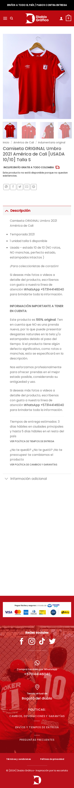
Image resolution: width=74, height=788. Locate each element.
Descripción (20, 210)
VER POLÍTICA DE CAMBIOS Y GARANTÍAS (33, 464)
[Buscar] (11, 18)
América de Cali (23, 142)
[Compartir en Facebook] (13, 187)
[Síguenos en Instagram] (31, 642)
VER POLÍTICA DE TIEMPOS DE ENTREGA (32, 441)
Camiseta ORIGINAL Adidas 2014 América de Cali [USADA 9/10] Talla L (37, 579)
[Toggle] (6, 210)
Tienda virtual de (37, 693)
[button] (5, 18)
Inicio (6, 142)
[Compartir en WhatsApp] (6, 187)
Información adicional (28, 478)
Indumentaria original (51, 142)
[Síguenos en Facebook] (21, 642)
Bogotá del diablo (37, 698)
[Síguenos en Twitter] (52, 642)
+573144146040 (37, 674)
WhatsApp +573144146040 (44, 289)
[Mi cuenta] (61, 18)
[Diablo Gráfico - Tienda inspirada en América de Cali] (37, 18)
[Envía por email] (27, 187)
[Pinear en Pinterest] (34, 187)
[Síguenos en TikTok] (42, 642)
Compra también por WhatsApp (37, 669)
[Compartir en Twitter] (20, 187)
